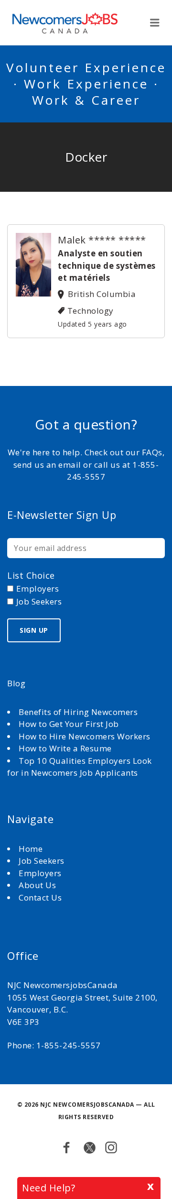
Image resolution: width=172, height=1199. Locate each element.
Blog (16, 683)
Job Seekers (41, 860)
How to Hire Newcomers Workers (84, 736)
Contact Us (40, 897)
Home (32, 848)
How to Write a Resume (65, 748)
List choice (31, 575)
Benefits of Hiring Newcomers (78, 711)
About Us (38, 885)
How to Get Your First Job (69, 723)
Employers (40, 873)
